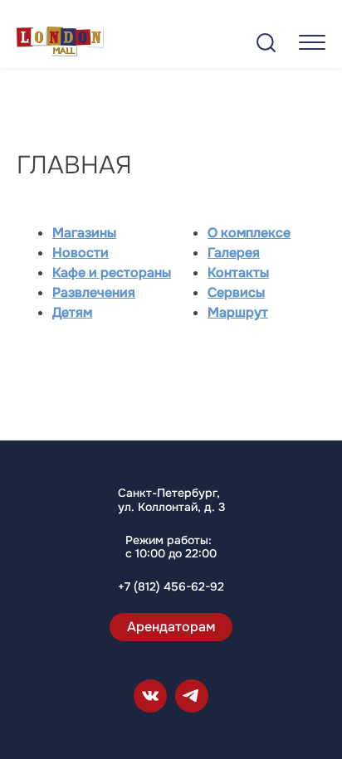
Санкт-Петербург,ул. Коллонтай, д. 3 (171, 500)
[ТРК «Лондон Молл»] (60, 44)
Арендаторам (171, 626)
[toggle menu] (312, 42)
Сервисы (236, 292)
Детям (72, 312)
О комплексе (249, 232)
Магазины (84, 232)
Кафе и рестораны (111, 272)
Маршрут (238, 312)
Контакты (238, 272)
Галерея (234, 252)
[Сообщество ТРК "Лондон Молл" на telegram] (191, 696)
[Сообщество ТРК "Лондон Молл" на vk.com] (150, 696)
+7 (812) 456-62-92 (171, 587)
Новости (80, 252)
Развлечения (93, 292)
